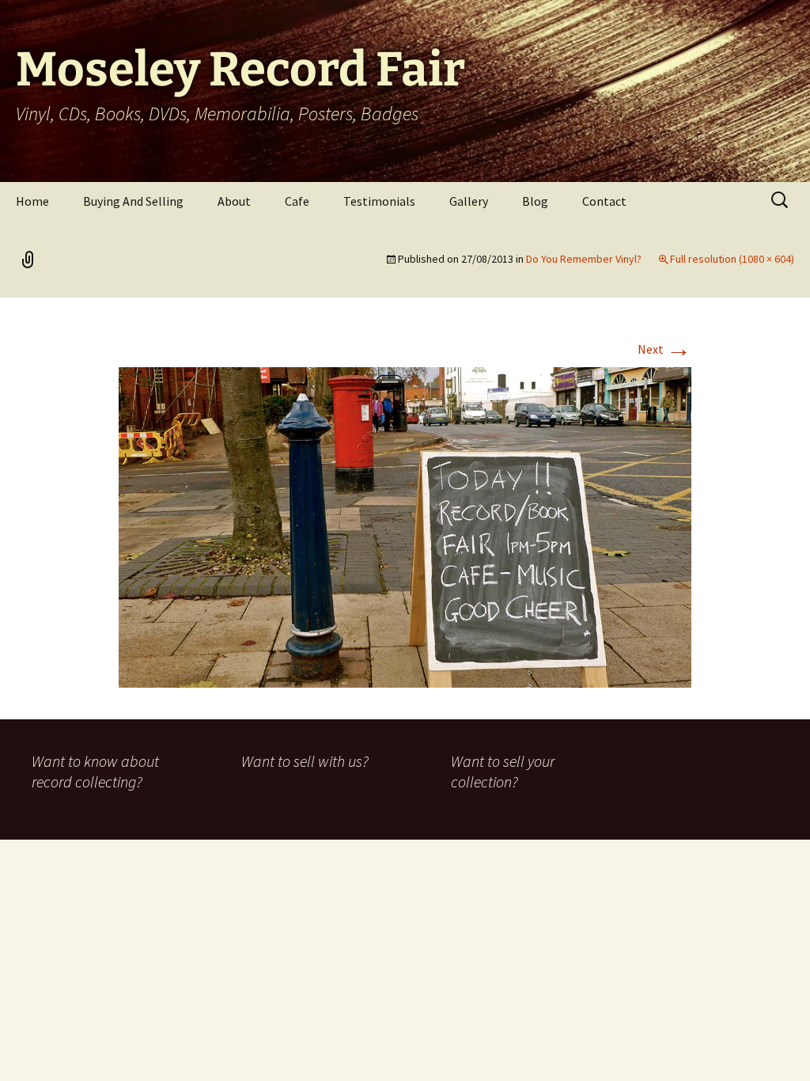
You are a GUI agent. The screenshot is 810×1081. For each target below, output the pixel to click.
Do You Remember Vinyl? (584, 259)
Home (32, 201)
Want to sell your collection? (503, 771)
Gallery (468, 201)
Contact (604, 201)
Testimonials (379, 201)
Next (664, 349)
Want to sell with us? (305, 761)
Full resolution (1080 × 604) (732, 259)
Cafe (297, 201)
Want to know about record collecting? (95, 771)
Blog (535, 201)
